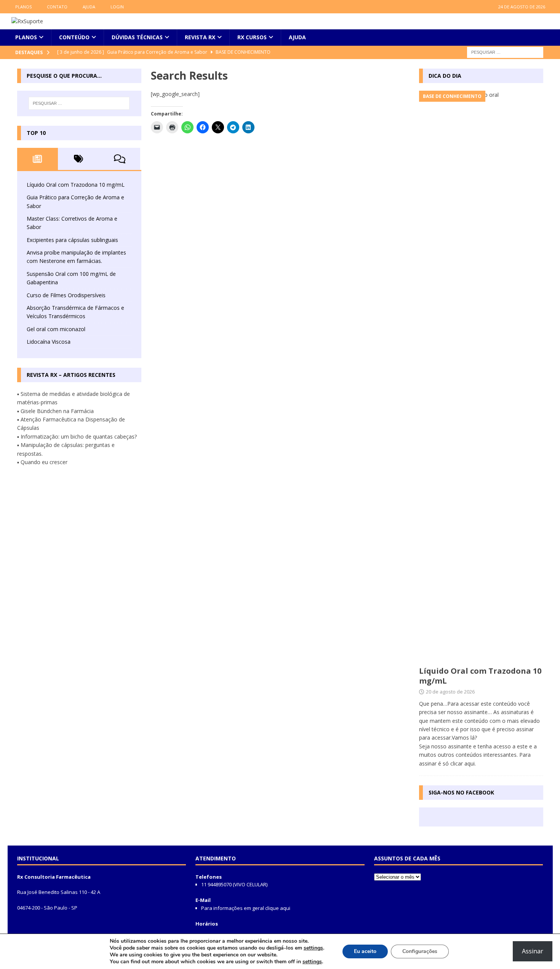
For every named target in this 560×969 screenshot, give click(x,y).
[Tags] (78, 159)
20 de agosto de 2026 (450, 691)
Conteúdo (74, 37)
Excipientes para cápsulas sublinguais (72, 239)
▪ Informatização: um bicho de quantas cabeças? (77, 436)
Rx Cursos (252, 37)
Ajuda (89, 7)
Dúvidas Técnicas (137, 37)
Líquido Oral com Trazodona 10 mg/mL (76, 184)
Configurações (419, 951)
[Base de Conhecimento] (481, 376)
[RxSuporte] (27, 21)
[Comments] (119, 159)
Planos (23, 7)
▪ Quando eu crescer (42, 462)
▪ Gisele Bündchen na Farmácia (55, 411)
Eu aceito (365, 951)
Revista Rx (200, 37)
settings (313, 948)
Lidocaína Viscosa (48, 341)
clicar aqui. (463, 763)
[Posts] (37, 159)
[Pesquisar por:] (505, 51)
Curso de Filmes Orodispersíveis (66, 295)
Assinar (532, 951)
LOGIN (117, 7)
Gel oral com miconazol (56, 329)
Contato (57, 7)
